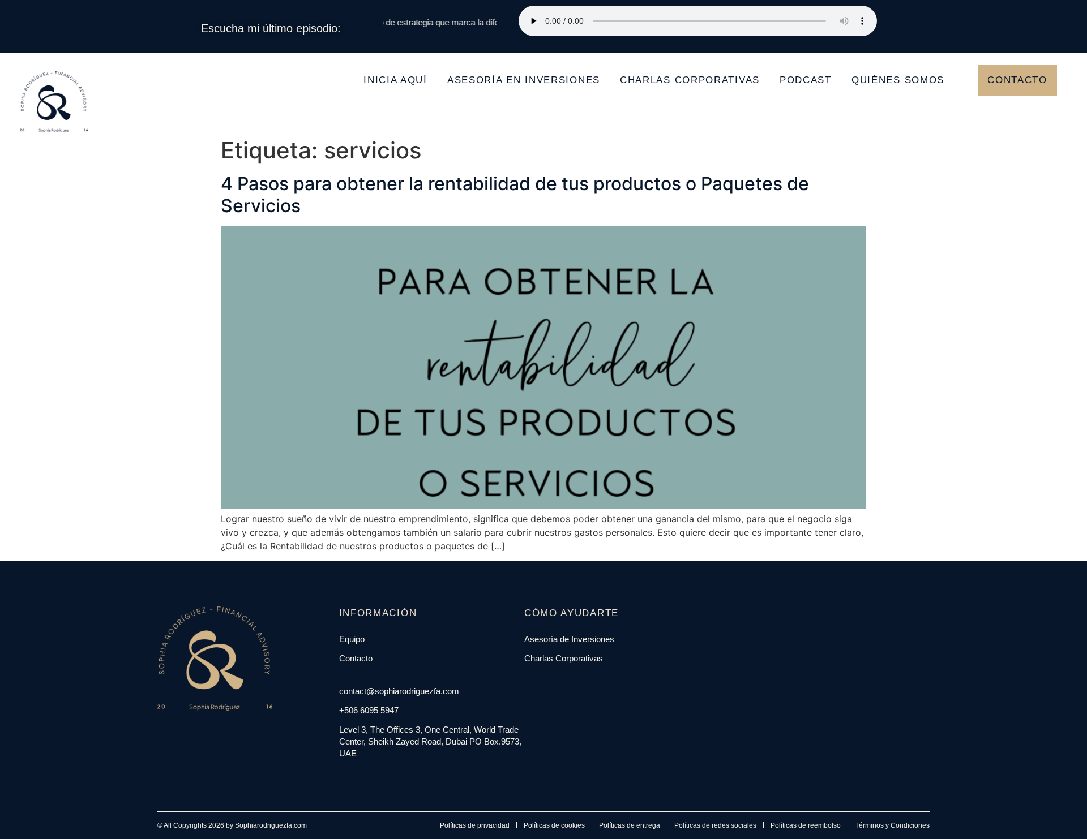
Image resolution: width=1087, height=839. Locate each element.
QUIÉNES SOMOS (897, 80)
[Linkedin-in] (368, 776)
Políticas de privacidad (475, 825)
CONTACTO (1017, 80)
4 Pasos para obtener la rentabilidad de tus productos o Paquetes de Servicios (515, 194)
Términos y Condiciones (892, 825)
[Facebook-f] (342, 776)
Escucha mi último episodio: (271, 28)
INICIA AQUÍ (395, 80)
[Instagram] (355, 776)
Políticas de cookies (554, 825)
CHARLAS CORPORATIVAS (690, 80)
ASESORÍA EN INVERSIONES (523, 80)
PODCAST (806, 80)
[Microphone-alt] (394, 776)
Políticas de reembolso (806, 825)
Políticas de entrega (629, 825)
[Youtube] (381, 776)
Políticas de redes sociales (715, 825)
